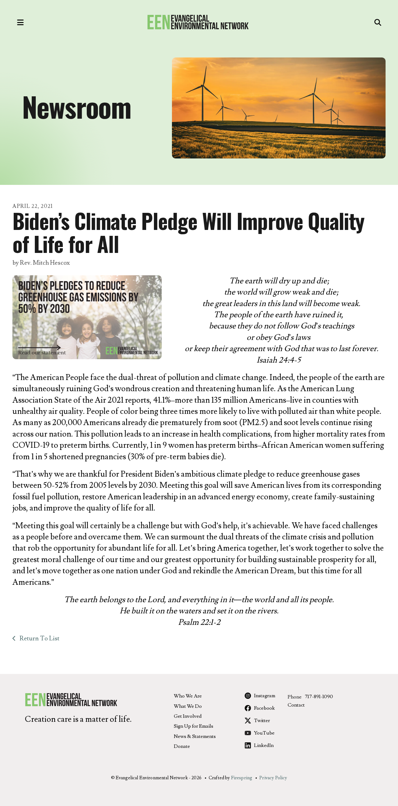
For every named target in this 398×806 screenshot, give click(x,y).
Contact (296, 705)
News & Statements (195, 736)
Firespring (241, 778)
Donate (182, 746)
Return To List (38, 638)
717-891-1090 (319, 697)
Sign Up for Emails (193, 726)
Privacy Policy (273, 778)
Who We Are (188, 696)
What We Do (188, 706)
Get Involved (188, 716)
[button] (14, 22)
